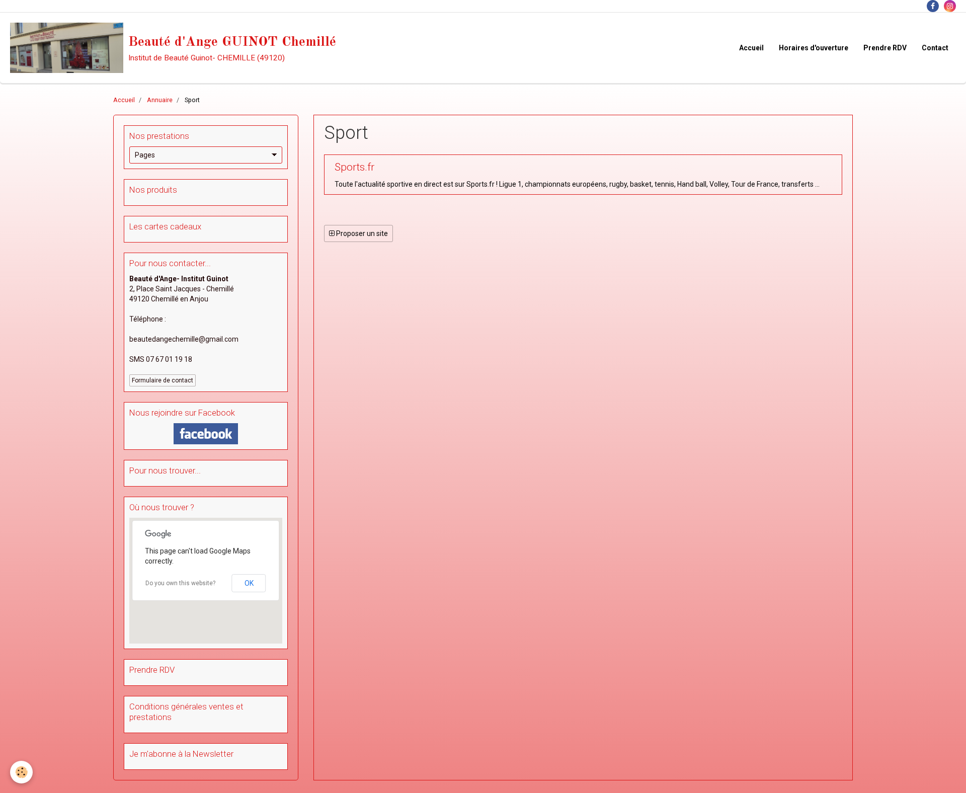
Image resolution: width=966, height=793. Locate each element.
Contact (935, 48)
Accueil (751, 48)
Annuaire (160, 100)
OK (249, 583)
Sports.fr (354, 167)
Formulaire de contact (162, 380)
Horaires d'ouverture (813, 48)
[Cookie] (21, 772)
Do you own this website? (180, 583)
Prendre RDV (885, 48)
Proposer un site (361, 233)
